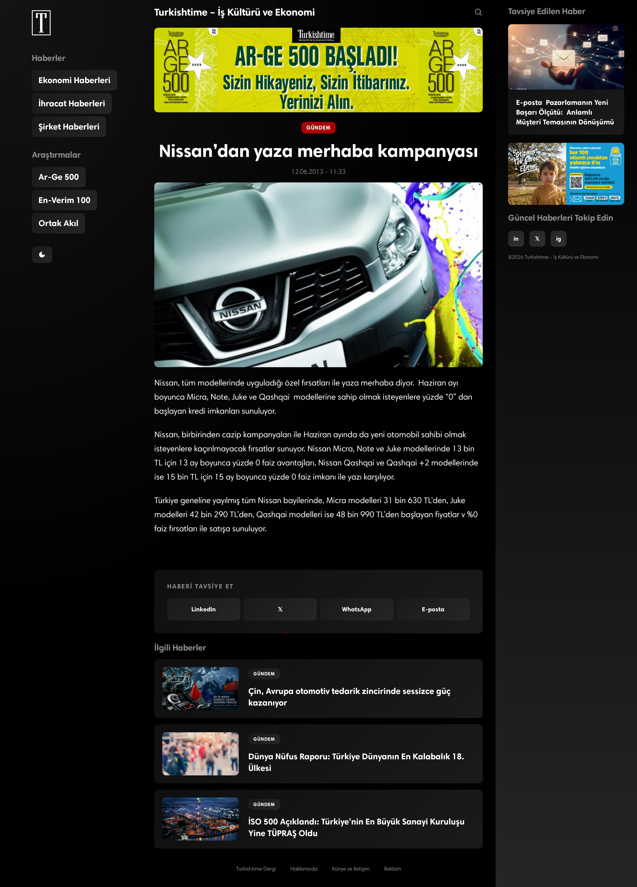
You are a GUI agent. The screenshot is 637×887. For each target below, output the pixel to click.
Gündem (318, 127)
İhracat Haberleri (71, 103)
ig (558, 238)
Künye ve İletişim (351, 869)
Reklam (392, 869)
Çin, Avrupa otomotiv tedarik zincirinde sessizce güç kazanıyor (349, 697)
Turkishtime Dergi (256, 869)
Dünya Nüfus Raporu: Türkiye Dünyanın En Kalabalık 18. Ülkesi (356, 762)
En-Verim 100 (64, 200)
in (516, 238)
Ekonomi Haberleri (74, 80)
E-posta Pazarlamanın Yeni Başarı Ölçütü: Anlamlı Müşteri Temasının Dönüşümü (565, 112)
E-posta (433, 609)
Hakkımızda (304, 869)
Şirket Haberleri (69, 127)
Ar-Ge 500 (58, 177)
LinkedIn (203, 609)
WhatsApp (356, 609)
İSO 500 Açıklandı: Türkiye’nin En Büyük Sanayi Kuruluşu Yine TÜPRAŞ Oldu (356, 827)
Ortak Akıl (58, 223)
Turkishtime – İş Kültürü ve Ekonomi (234, 12)
